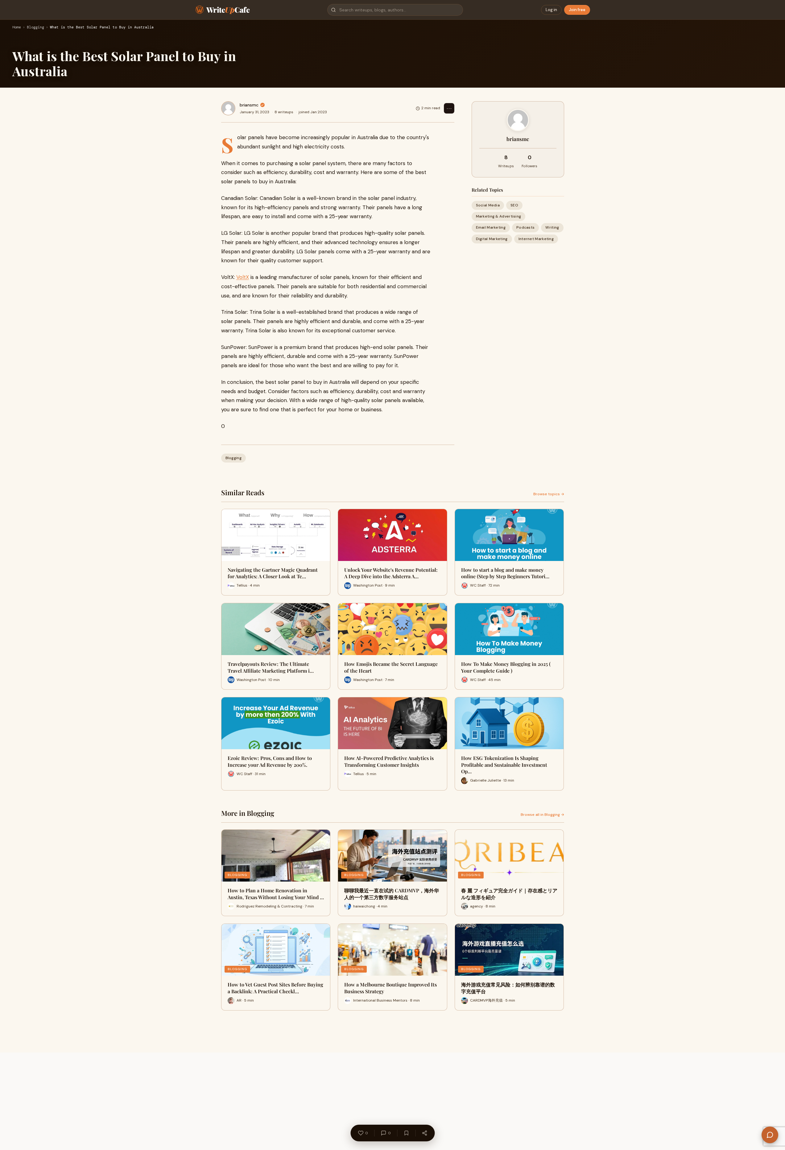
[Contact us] (770, 1135)
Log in (551, 9)
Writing (552, 227)
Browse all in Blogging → (542, 814)
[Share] (424, 1133)
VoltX (242, 277)
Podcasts (525, 227)
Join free (577, 9)
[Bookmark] (406, 1133)
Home (16, 27)
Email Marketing (491, 227)
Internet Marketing (536, 238)
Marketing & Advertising (498, 216)
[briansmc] (228, 108)
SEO (514, 205)
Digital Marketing (492, 238)
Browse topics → (548, 494)
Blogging (35, 27)
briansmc (249, 105)
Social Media (488, 205)
